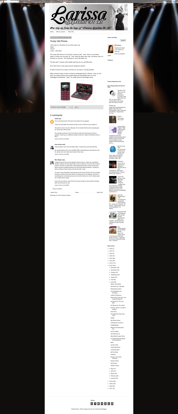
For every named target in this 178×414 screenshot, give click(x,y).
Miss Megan (58, 160)
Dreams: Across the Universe (116, 357)
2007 (111, 388)
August (113, 277)
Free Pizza (114, 311)
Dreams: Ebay (115, 361)
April (112, 371)
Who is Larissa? (60, 31)
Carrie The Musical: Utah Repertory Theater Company (121, 179)
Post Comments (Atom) (64, 195)
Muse (112, 342)
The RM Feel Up (115, 334)
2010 (111, 381)
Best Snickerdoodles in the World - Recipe (122, 229)
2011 (111, 265)
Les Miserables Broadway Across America (118, 339)
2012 (111, 263)
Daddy (112, 318)
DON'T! (120, 116)
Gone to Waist (114, 331)
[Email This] (70, 107)
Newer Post (54, 192)
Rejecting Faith (122, 211)
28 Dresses (114, 363)
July (112, 279)
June (112, 282)
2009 (111, 383)
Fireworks (120, 161)
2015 (111, 256)
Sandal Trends (115, 365)
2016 (111, 253)
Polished (113, 354)
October (113, 272)
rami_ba (92, 409)
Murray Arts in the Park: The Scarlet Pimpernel (118, 298)
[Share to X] (74, 107)
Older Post (100, 192)
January (113, 378)
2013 (111, 260)
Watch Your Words (116, 284)
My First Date (114, 352)
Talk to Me (71, 31)
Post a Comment (57, 189)
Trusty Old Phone (115, 347)
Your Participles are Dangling (116, 292)
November (114, 270)
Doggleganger (115, 325)
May (112, 368)
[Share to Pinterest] (78, 107)
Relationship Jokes (116, 289)
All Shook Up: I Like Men (117, 286)
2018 (111, 248)
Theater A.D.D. (122, 90)
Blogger (104, 409)
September (114, 274)
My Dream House (115, 320)
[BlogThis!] (72, 107)
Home (52, 31)
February (113, 376)
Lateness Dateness (116, 295)
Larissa (119, 45)
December (114, 267)
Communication (115, 349)
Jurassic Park (114, 345)
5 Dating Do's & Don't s (117, 322)
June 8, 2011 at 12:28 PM (62, 185)
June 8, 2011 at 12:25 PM (62, 154)
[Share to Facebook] (76, 107)
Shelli (56, 118)
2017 (111, 251)
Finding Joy (112, 105)
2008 (111, 386)
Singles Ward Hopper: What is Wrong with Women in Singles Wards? (121, 130)
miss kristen (58, 144)
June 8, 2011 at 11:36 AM (62, 139)
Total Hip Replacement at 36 (121, 196)
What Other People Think (118, 336)
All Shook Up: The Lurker (118, 305)
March (113, 373)
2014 (111, 258)
